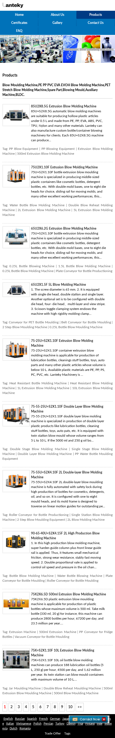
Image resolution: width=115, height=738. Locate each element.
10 (70, 707)
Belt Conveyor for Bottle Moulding (86, 322)
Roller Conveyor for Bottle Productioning (38, 514)
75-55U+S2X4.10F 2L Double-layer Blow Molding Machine (66, 475)
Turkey (59, 723)
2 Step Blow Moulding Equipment (41, 519)
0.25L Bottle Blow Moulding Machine (75, 327)
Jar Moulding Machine (25, 688)
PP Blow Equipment (23, 148)
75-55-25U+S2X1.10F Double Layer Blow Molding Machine (67, 409)
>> (80, 707)
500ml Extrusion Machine (57, 632)
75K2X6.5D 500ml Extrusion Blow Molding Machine (68, 594)
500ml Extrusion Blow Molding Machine (45, 153)
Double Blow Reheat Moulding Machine (72, 688)
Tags (67, 733)
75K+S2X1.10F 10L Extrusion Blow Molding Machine (62, 653)
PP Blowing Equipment (58, 148)
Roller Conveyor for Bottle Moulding (72, 580)
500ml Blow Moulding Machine (76, 693)
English (8, 718)
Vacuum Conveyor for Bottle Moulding (42, 636)
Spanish (32, 718)
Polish (37, 723)
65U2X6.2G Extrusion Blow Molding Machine (63, 228)
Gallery (57, 22)
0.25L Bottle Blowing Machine (31, 266)
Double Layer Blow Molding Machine (45, 453)
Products (95, 14)
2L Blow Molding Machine (86, 519)
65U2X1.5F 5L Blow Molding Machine (58, 284)
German (55, 718)
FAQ (19, 30)
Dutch (13, 728)
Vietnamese (23, 723)
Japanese (68, 718)
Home (19, 14)
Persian (48, 723)
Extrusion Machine (22, 632)
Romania (25, 728)
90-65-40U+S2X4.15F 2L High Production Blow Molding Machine (65, 536)
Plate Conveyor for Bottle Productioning (84, 271)
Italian (10, 723)
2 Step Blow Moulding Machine (24, 327)
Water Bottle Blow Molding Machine (37, 205)
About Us (57, 14)
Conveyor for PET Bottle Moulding (33, 322)
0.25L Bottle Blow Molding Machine (27, 271)
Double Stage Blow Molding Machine (38, 449)
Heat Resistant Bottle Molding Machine (38, 383)
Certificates (19, 22)
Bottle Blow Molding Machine (31, 575)
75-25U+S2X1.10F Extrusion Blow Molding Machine (62, 343)
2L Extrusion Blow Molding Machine (44, 210)
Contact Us (95, 22)
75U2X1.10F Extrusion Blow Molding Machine (64, 167)
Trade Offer (53, 733)
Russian (20, 718)
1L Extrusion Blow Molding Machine (43, 388)
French (43, 718)
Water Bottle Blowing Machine (79, 575)
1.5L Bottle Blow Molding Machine (84, 266)
